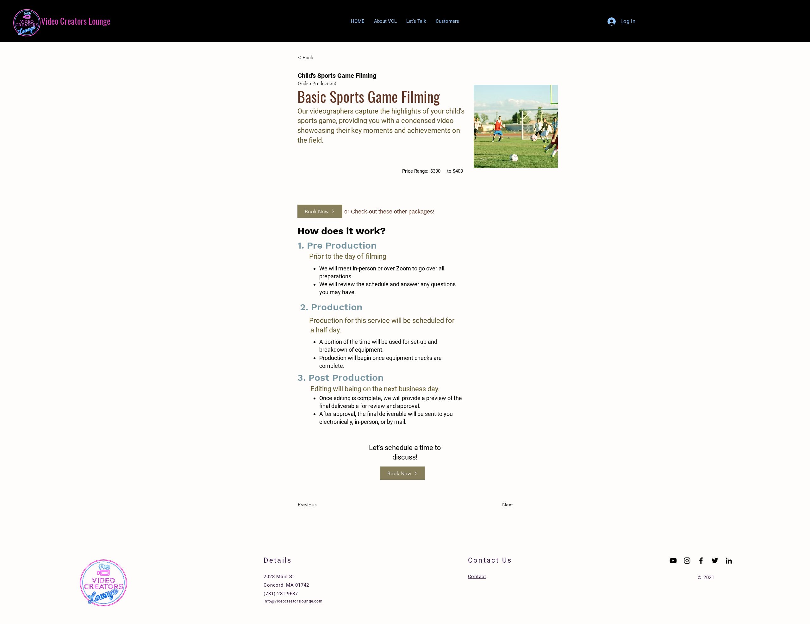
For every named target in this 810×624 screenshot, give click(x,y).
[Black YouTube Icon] (673, 560)
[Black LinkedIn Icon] (729, 560)
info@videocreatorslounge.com (293, 601)
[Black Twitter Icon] (715, 560)
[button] (447, 21)
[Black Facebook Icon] (701, 560)
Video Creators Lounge (75, 21)
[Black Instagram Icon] (687, 560)
